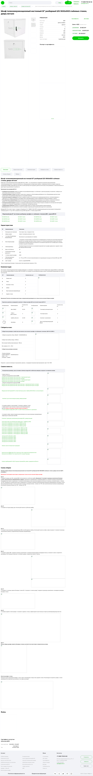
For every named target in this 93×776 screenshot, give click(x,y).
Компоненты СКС (5, 758)
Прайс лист (86, 766)
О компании (45, 756)
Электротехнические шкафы (29, 760)
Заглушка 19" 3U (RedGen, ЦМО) (9, 438)
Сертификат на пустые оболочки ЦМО (8, 740)
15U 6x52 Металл (6, 221)
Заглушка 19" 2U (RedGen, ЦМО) (9, 437)
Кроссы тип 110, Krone (6, 760)
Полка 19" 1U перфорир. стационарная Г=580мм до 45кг (14, 430)
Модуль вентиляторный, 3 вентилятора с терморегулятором (16, 379)
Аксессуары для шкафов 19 (28, 758)
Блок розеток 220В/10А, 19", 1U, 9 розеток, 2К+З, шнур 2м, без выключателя (19, 452)
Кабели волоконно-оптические (8, 762)
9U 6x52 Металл (5, 216)
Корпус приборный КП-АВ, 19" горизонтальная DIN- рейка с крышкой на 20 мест (20, 461)
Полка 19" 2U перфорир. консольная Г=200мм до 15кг (14, 423)
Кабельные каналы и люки (28, 762)
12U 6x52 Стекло (22, 219)
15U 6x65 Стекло (54, 221)
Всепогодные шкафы (5, 770)
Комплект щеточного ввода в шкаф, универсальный (14, 398)
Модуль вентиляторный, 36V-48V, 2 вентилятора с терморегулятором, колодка (20, 384)
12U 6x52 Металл (6, 219)
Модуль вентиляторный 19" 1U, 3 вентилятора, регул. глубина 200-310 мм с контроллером (22, 390)
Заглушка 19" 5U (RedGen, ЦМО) (9, 441)
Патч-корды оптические (6, 766)
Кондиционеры (26, 756)
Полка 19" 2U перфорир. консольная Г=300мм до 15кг (14, 424)
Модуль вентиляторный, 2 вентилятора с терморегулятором (16, 377)
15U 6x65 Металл (38, 221)
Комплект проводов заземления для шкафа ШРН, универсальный (17, 418)
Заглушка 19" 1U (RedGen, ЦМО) (9, 436)
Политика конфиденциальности (16, 773)
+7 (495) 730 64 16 (86, 2)
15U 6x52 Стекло (22, 221)
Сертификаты (75, 18)
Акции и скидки (46, 762)
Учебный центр (46, 766)
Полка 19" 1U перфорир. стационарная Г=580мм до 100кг (15, 432)
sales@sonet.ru (85, 3)
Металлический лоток (27, 764)
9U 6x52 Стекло (21, 216)
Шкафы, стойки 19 (5, 768)
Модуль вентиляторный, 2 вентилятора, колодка (13, 378)
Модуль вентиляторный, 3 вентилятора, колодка (13, 381)
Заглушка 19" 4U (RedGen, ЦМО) (9, 440)
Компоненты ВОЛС (5, 764)
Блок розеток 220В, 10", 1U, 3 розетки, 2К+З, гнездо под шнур (16, 453)
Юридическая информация (39, 773)
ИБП (23, 768)
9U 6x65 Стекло (53, 216)
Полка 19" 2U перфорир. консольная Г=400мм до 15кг (14, 425)
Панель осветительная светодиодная (11, 445)
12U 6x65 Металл (38, 219)
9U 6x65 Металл (37, 216)
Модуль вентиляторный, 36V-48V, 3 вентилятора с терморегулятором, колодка (20, 385)
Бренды (44, 764)
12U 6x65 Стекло (54, 219)
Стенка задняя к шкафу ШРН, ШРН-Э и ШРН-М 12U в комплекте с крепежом (19, 409)
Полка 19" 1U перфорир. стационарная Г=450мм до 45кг (14, 429)
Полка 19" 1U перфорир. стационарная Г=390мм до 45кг (14, 427)
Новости (45, 768)
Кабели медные (4, 756)
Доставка (86, 18)
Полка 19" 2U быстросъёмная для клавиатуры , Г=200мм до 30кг (16, 421)
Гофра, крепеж (25, 766)
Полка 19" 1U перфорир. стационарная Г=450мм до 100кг (15, 433)
